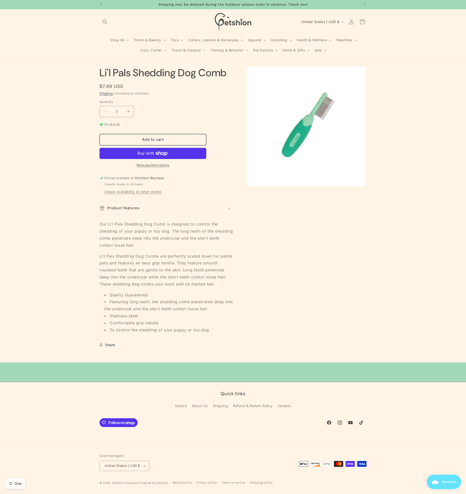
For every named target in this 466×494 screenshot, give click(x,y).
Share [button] (110, 345)
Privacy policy (207, 482)
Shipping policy (261, 482)
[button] (105, 22)
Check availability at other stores (132, 192)
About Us (200, 406)
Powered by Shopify (153, 483)
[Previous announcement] (101, 4)
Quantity (106, 102)
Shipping (106, 93)
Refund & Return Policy (253, 406)
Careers (284, 406)
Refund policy (182, 482)
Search (181, 406)
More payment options (153, 165)
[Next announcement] (364, 4)
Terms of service (233, 482)
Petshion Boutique (125, 483)
